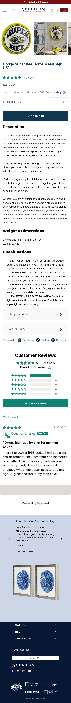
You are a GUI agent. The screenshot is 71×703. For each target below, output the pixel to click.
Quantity (12, 102)
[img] (12, 427)
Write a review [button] (35, 403)
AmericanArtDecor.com (38, 698)
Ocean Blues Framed (25, 551)
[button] (5, 10)
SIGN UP (35, 658)
